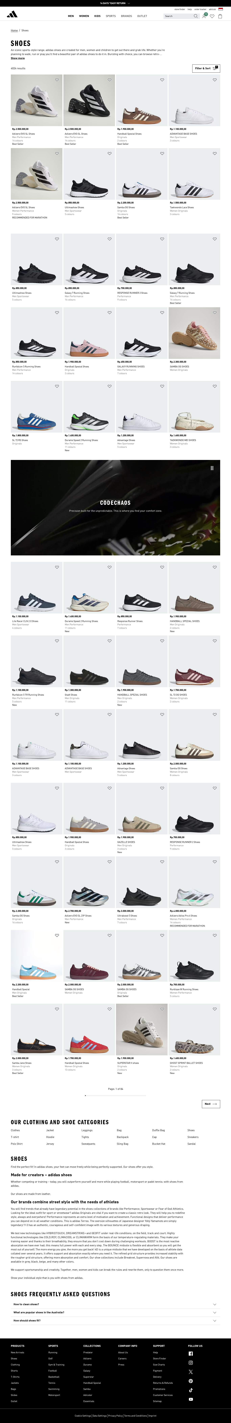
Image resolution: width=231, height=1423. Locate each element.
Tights (85, 1137)
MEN (71, 16)
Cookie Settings (83, 1416)
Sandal (192, 1144)
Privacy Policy (115, 1416)
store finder (180, 9)
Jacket (50, 1130)
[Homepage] (12, 14)
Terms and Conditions (135, 1416)
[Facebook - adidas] (204, 1354)
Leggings (87, 1130)
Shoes (191, 1130)
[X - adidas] (204, 1372)
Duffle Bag (158, 1130)
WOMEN (84, 16)
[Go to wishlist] (212, 16)
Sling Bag (122, 1144)
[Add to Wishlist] (57, 80)
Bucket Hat (158, 1144)
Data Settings (100, 1416)
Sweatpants (88, 1144)
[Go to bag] (220, 16)
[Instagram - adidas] (204, 1363)
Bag (119, 1130)
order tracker (200, 9)
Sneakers (193, 1137)
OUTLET (142, 16)
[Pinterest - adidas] (204, 1381)
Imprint (152, 1416)
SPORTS (111, 16)
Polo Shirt (16, 1144)
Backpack (123, 1137)
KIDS (97, 16)
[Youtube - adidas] (204, 1399)
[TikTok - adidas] (204, 1390)
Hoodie (50, 1137)
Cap (154, 1137)
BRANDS (126, 16)
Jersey (50, 1144)
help (190, 9)
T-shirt (15, 1137)
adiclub (212, 9)
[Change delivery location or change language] (220, 9)
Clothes (15, 1130)
